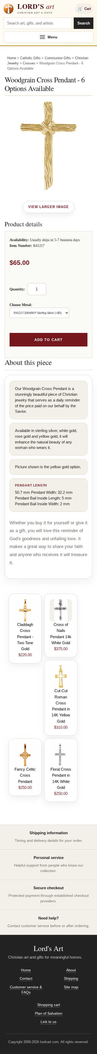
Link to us (48, 1022)
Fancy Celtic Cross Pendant (25, 775)
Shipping (71, 978)
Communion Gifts (58, 58)
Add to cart (48, 340)
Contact (26, 978)
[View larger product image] (48, 207)
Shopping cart (48, 1005)
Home (11, 58)
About (71, 970)
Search (83, 23)
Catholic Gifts (30, 58)
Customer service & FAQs (26, 989)
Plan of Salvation (48, 1013)
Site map (71, 987)
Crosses (29, 63)
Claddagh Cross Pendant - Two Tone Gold (25, 636)
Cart (84, 9)
